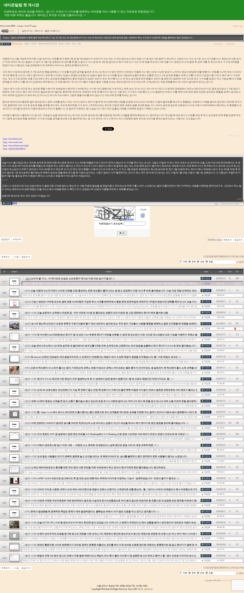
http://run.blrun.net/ (12, 138)
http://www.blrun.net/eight (16, 145)
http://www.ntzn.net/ (13, 142)
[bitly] (239, 199)
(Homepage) (17, 43)
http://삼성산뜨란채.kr (14, 148)
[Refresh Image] (143, 217)
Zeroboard (225, 580)
